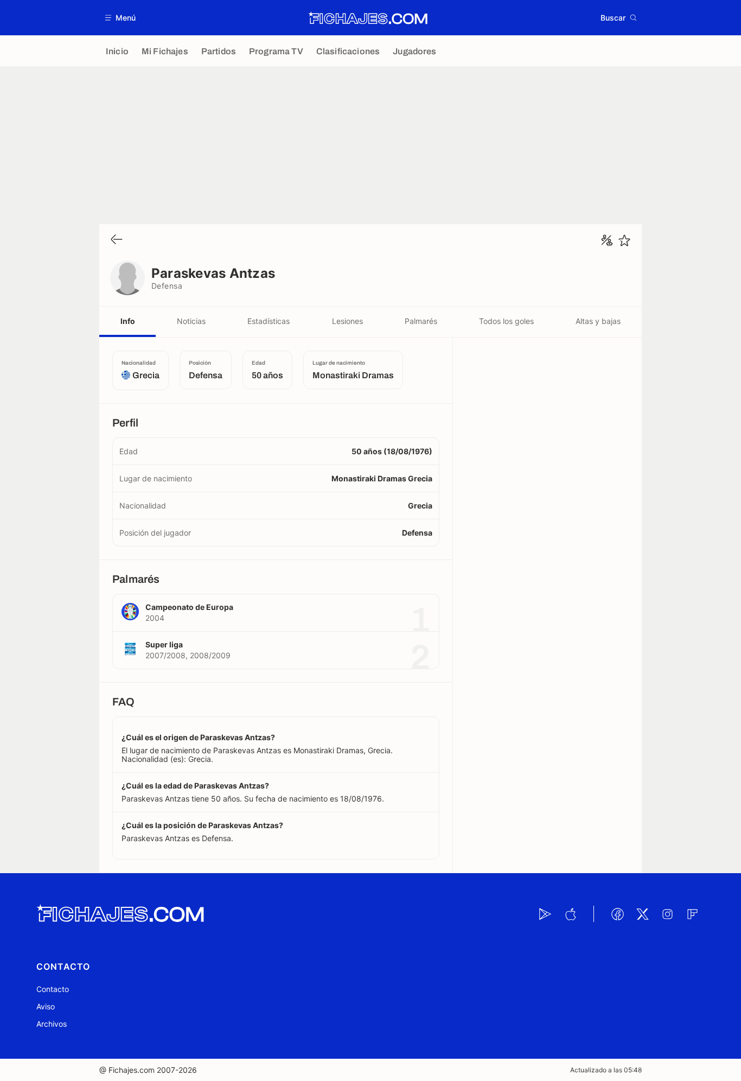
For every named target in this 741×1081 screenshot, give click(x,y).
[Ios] (570, 914)
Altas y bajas (598, 321)
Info (127, 321)
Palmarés (421, 321)
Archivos (51, 1023)
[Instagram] (667, 914)
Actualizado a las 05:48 (606, 1070)
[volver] (116, 240)
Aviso (45, 1006)
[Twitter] (642, 914)
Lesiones (347, 321)
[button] (120, 18)
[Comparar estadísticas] (607, 240)
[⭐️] (624, 240)
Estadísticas (268, 321)
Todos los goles (506, 321)
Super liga (164, 644)
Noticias (191, 321)
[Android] (545, 914)
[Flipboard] (692, 914)
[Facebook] (617, 914)
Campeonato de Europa (189, 607)
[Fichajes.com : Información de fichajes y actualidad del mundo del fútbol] (368, 17)
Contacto (52, 989)
